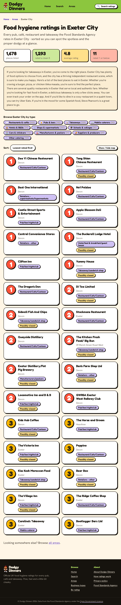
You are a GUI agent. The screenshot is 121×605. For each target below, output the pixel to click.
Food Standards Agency (105, 585)
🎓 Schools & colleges (83, 127)
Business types (78, 585)
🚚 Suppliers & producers (89, 132)
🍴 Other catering (17, 137)
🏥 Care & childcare (18, 132)
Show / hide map (107, 147)
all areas (54, 543)
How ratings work (102, 576)
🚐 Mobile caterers (103, 122)
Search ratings (106, 6)
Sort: (6, 147)
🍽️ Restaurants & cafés (20, 122)
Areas (72, 6)
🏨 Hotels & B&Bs (17, 127)
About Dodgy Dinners (104, 571)
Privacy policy (101, 580)
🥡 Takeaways (76, 122)
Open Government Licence (91, 601)
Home (48, 6)
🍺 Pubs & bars (50, 122)
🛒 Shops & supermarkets (49, 127)
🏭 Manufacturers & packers (52, 132)
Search (59, 6)
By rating (75, 589)
